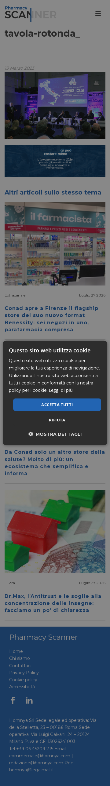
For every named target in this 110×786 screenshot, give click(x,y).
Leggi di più (61, 390)
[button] (55, 434)
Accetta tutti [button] (57, 404)
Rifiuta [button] (57, 420)
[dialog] (55, 393)
